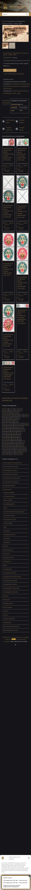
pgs (19, 439)
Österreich (19, 453)
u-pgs (18, 93)
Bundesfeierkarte (8, 421)
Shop (3, 21)
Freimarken (6, 430)
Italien (5, 565)
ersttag (26, 424)
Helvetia (14, 430)
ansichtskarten (7, 415)
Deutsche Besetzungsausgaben (14, 512)
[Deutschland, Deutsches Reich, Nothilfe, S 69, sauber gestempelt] (22, 254)
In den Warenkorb (9, 70)
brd (9, 418)
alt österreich (15, 412)
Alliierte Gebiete (9, 492)
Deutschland (7, 86)
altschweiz (6, 412)
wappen (23, 450)
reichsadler (6, 444)
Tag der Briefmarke (8, 450)
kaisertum (21, 430)
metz (14, 93)
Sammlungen (7, 607)
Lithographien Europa (10, 580)
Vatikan (5, 615)
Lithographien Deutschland (12, 577)
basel (15, 415)
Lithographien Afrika (9, 573)
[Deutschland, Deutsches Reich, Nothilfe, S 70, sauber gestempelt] (8, 247)
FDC (4, 427)
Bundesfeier (15, 418)
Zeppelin (7, 542)
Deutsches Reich (9, 515)
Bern (4, 418)
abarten (5, 409)
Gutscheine (6, 561)
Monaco (5, 596)
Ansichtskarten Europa (10, 466)
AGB (12, 641)
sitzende (20, 444)
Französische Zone (10, 519)
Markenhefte (8, 523)
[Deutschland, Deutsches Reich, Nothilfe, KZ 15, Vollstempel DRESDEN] (8, 363)
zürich (12, 453)
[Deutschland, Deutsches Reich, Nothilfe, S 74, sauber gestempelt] (8, 189)
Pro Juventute (7, 441)
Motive (15, 439)
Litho (18, 433)
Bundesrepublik (9, 504)
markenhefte (7, 439)
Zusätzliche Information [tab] (5, 102)
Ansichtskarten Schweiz (11, 482)
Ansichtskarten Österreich (11, 478)
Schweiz (5, 611)
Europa (5, 546)
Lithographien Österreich (11, 588)
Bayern (21, 415)
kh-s (4, 433)
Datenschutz (18, 641)
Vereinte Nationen (9, 619)
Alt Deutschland (9, 496)
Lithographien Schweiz (10, 592)
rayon (22, 441)
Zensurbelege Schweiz (10, 630)
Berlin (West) (8, 500)
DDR (5, 508)
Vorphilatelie (7, 622)
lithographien (7, 93)
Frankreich (15, 86)
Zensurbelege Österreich (11, 626)
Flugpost (10, 427)
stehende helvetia (20, 447)
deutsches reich (7, 424)
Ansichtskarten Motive (10, 474)
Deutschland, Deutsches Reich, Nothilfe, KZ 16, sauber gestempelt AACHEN (22, 315)
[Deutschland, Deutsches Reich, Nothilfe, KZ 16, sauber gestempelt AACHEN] (22, 306)
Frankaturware (18, 427)
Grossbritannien (8, 557)
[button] (29, 858)
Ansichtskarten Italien (10, 470)
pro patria (16, 441)
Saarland (7, 531)
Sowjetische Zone (9, 534)
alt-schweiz (18, 409)
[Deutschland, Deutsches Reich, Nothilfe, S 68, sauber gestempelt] (8, 318)
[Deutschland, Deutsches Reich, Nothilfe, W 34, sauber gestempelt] (22, 142)
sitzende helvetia (8, 447)
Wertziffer (6, 453)
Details (12, 165)
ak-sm (11, 409)
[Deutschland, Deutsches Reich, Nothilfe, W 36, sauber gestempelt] (8, 142)
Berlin (26, 415)
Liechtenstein (11, 433)
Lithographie (6, 436)
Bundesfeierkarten (9, 486)
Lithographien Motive (10, 584)
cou (16, 421)
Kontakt (25, 641)
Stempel (6, 538)
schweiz (13, 444)
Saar (5, 527)
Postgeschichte (8, 603)
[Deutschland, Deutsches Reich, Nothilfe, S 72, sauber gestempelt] (22, 189)
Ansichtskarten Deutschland (20, 84)
